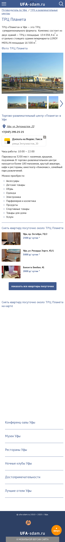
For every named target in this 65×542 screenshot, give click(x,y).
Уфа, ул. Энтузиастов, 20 (20, 126)
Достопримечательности (22, 477)
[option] (32, 73)
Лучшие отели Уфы (18, 491)
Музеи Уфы (12, 436)
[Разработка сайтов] (28, 524)
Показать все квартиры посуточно (32, 286)
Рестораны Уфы (16, 450)
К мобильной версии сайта (32, 539)
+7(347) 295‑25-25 (13, 132)
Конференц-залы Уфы (20, 422)
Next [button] (61, 103)
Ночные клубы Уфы (18, 463)
